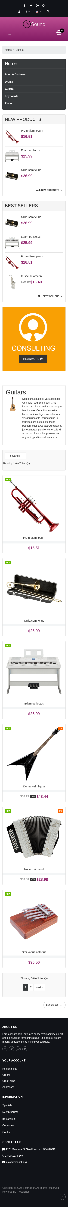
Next (39, 987)
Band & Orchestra (15, 74)
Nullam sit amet (34, 869)
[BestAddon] (34, 338)
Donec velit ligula (34, 786)
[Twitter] (31, 5)
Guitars (9, 89)
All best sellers (50, 296)
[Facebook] (24, 5)
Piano (8, 103)
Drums (9, 81)
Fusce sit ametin (31, 276)
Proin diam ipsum (32, 130)
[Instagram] (43, 5)
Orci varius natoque (34, 952)
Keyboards (11, 96)
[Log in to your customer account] (19, 12)
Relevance (16, 456)
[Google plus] (37, 5)
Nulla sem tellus (31, 170)
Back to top (54, 1005)
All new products (49, 190)
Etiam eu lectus (30, 150)
